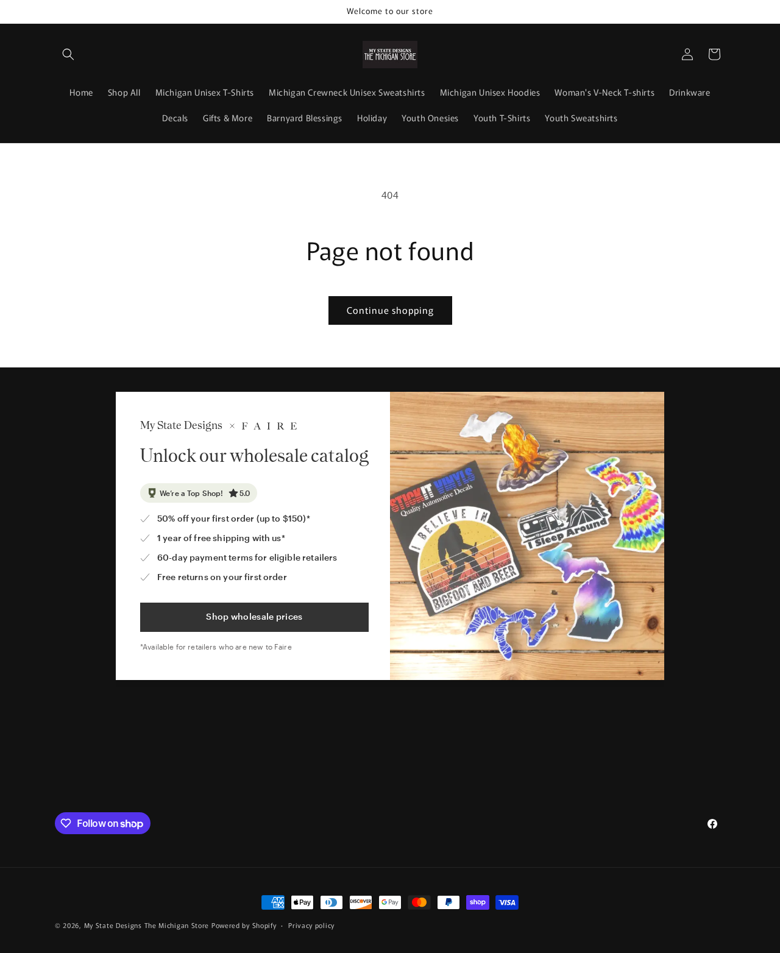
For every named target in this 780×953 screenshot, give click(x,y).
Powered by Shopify (244, 925)
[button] (68, 54)
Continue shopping (390, 309)
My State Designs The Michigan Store (147, 925)
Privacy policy (311, 925)
